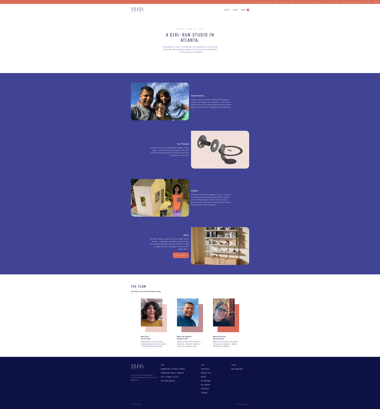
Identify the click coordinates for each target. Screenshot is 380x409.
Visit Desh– (180, 255)
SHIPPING (206, 381)
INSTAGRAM (237, 369)
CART (244, 10)
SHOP (227, 10)
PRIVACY (205, 389)
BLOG (203, 377)
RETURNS (205, 385)
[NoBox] (137, 10)
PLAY (235, 10)
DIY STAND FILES (169, 377)
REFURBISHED (168, 381)
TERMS (204, 393)
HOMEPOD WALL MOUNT (172, 373)
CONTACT (205, 369)
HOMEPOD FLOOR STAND (173, 369)
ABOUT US (206, 373)
